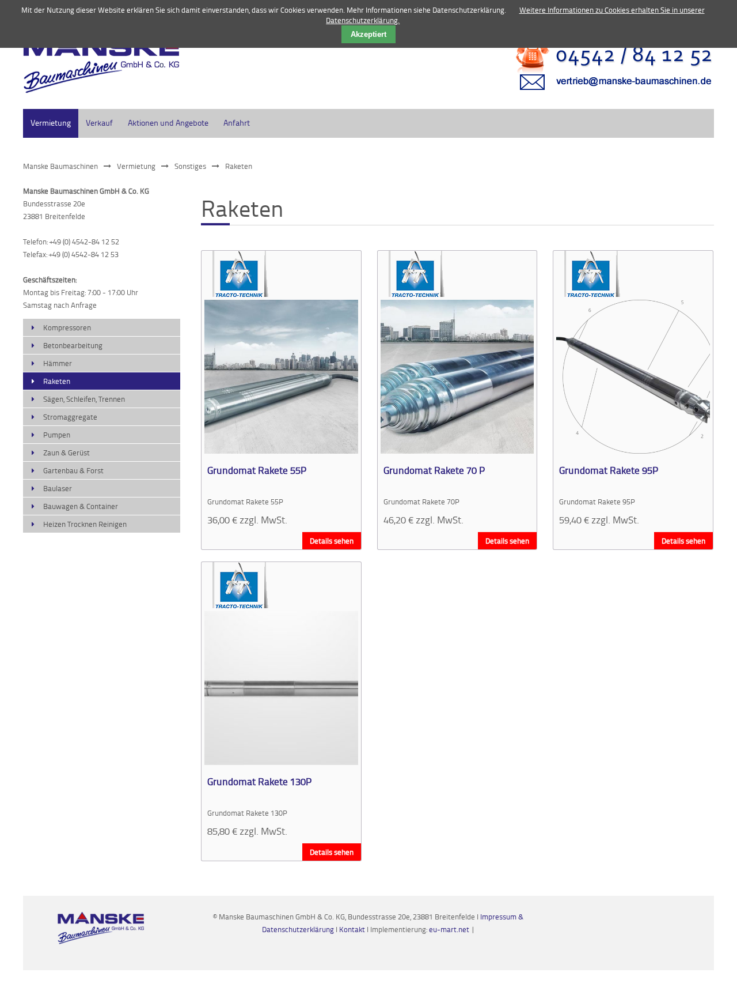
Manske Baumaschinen (60, 166)
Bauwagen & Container (80, 506)
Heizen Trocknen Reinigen (85, 524)
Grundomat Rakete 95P (608, 470)
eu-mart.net (449, 929)
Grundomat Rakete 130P (259, 781)
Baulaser (57, 488)
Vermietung (51, 122)
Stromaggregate (70, 417)
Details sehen (332, 541)
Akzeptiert (368, 34)
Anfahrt (236, 122)
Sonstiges (190, 166)
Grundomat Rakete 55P (256, 470)
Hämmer (57, 363)
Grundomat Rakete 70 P (434, 470)
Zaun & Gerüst (66, 452)
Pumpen (56, 434)
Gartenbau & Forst (73, 470)
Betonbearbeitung (72, 345)
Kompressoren (67, 327)
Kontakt (353, 929)
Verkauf (99, 122)
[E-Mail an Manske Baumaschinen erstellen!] (606, 95)
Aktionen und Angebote (168, 122)
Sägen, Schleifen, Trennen (84, 399)
